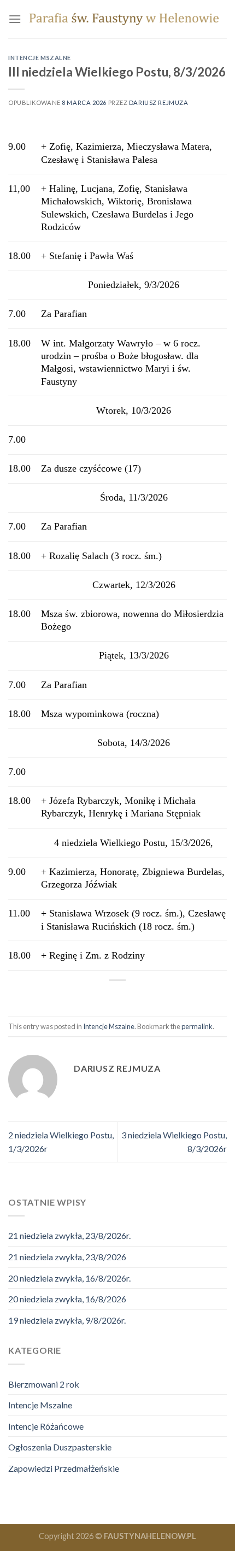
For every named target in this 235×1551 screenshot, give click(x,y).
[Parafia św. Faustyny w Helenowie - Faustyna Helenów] (124, 19)
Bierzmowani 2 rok (43, 1384)
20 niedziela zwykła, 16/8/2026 (67, 1299)
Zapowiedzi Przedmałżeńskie (63, 1468)
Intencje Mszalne (39, 57)
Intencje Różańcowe (46, 1426)
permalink (197, 1026)
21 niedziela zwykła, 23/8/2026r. (69, 1235)
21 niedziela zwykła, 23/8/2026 (67, 1257)
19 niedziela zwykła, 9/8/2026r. (67, 1320)
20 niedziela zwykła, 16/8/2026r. (69, 1278)
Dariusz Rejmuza (158, 102)
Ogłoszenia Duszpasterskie (59, 1447)
